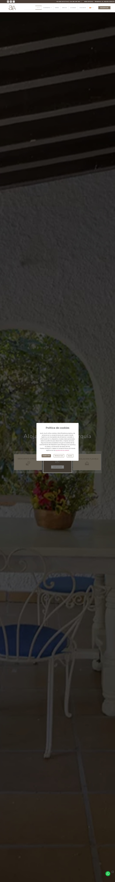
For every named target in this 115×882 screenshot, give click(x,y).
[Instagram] (14, 2)
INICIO (38, 7)
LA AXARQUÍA (73, 7)
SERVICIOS (64, 7)
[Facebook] (8, 2)
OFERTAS (57, 7)
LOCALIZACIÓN (82, 7)
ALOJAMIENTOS (46, 7)
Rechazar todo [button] (59, 456)
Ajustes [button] (70, 456)
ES (91, 7)
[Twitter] (11, 2)
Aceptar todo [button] (46, 455)
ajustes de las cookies (62, 450)
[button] (112, 871)
